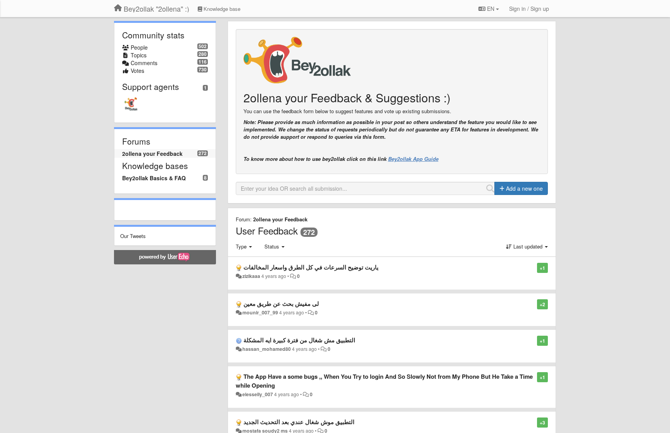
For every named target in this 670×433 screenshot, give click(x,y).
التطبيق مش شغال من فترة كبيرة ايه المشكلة (299, 340)
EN (490, 8)
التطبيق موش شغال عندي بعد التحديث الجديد (298, 421)
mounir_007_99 (260, 312)
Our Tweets (133, 236)
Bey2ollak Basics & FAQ (154, 178)
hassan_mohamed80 (266, 348)
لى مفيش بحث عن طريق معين (281, 303)
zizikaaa (251, 276)
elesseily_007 (257, 394)
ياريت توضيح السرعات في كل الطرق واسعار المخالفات (310, 267)
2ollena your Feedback (152, 153)
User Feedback (267, 230)
